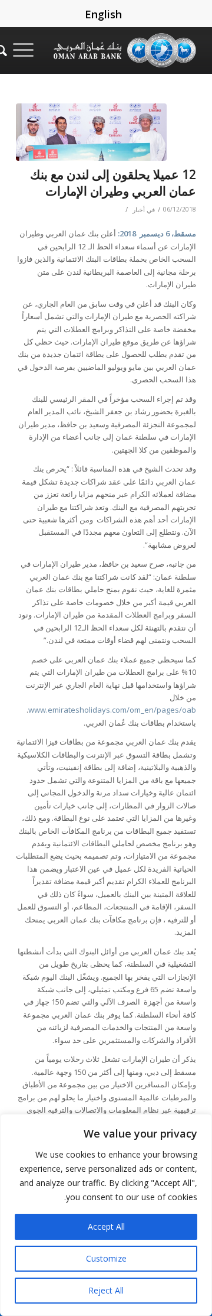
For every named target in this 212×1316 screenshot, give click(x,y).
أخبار (138, 210)
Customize (106, 1258)
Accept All (106, 1226)
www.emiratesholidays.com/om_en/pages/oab (112, 709)
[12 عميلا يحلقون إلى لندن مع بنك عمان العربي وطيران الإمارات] (91, 132)
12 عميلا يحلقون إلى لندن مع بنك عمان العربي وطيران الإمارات (113, 182)
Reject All (106, 1290)
